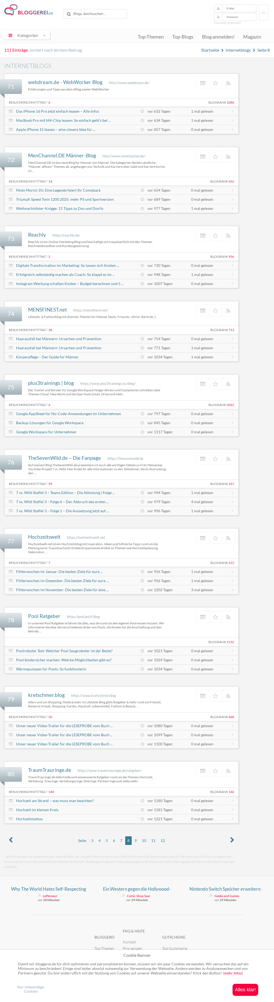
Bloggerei (104, 937)
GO (263, 12)
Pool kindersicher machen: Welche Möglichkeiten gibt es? (64, 660)
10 (144, 840)
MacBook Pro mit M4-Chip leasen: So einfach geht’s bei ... (63, 120)
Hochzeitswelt (44, 537)
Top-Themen (151, 37)
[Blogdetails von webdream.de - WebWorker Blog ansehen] (202, 83)
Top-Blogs (182, 37)
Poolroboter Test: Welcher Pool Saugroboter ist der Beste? (64, 650)
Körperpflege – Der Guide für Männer (47, 357)
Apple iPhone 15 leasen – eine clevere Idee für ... (55, 129)
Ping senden (132, 948)
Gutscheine (173, 937)
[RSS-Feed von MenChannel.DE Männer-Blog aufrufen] (228, 156)
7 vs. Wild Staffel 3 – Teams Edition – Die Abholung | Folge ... (65, 492)
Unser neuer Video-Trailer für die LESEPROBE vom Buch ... (64, 725)
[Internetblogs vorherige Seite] (10, 840)
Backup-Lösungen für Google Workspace (49, 422)
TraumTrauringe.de (49, 770)
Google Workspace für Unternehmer (46, 432)
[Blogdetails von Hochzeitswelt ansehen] (202, 538)
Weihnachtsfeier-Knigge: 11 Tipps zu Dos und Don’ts (59, 208)
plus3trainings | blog (51, 383)
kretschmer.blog (46, 695)
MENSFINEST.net (47, 309)
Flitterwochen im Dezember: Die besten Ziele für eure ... (62, 580)
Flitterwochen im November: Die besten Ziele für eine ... (62, 589)
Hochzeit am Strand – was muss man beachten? (55, 800)
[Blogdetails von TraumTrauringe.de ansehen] (202, 770)
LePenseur (50, 896)
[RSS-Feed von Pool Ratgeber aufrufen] (228, 617)
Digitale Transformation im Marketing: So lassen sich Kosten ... (67, 265)
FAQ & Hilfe (134, 931)
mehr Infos (233, 973)
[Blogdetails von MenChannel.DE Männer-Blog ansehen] (202, 156)
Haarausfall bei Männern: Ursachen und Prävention (58, 338)
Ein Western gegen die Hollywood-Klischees (137, 889)
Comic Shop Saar (138, 896)
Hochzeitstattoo (29, 819)
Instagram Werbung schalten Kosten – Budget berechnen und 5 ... (70, 283)
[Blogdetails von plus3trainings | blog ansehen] (202, 384)
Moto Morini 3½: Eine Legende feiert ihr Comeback (58, 190)
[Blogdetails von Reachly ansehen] (202, 235)
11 (153, 840)
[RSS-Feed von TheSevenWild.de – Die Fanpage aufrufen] (228, 459)
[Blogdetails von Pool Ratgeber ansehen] (202, 617)
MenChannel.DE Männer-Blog (62, 155)
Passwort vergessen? (227, 22)
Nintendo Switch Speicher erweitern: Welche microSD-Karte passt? (225, 889)
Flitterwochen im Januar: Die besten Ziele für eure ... (59, 571)
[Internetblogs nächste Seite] (232, 840)
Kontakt (129, 942)
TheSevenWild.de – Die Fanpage (64, 458)
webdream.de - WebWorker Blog (65, 82)
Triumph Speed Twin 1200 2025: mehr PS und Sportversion (65, 199)
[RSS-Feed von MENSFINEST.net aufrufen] (228, 310)
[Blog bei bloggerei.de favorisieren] (215, 83)
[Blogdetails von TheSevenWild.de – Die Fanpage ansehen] (202, 459)
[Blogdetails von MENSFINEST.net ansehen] (202, 310)
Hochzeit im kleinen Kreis (37, 809)
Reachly (37, 234)
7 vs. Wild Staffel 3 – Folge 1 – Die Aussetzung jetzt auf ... (62, 510)
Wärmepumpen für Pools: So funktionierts (51, 669)
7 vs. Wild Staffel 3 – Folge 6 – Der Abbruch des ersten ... (62, 501)
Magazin (252, 37)
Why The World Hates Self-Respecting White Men (48, 889)
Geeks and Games (227, 896)
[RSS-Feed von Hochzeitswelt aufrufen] (228, 538)
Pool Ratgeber (44, 616)
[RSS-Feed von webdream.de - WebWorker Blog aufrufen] (228, 83)
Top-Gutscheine (174, 948)
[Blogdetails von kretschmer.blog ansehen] (202, 695)
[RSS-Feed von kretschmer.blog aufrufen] (228, 695)
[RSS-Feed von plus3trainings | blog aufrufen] (228, 384)
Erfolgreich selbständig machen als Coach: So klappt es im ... (65, 274)
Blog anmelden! (218, 37)
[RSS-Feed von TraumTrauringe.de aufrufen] (228, 770)
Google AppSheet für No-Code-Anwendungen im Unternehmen (68, 413)
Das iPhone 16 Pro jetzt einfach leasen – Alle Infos (57, 111)
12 (163, 840)
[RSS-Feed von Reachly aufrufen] (228, 235)
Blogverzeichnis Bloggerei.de (33, 11)
